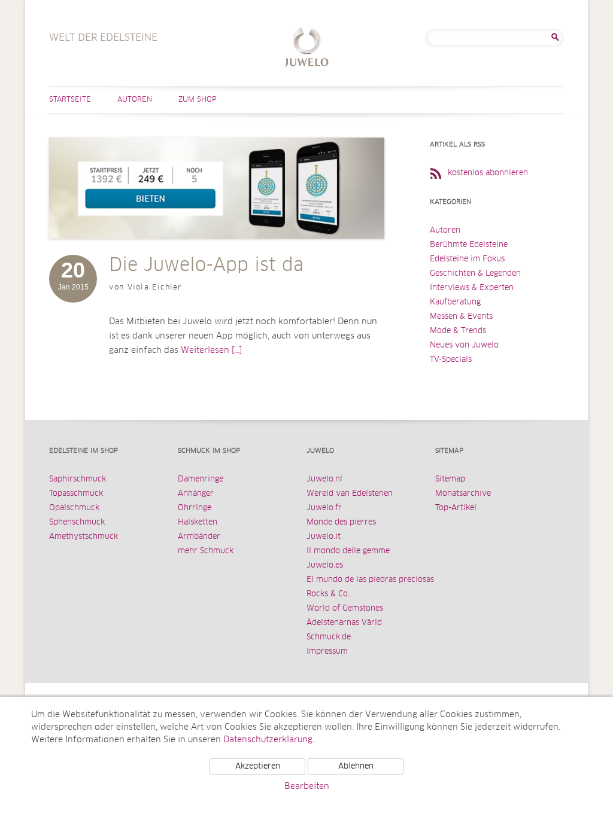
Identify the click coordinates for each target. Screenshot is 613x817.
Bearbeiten (306, 786)
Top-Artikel (456, 508)
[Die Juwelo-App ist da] (216, 250)
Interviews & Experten (472, 288)
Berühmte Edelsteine (469, 245)
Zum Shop (197, 99)
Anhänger (196, 494)
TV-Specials (451, 360)
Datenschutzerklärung (267, 740)
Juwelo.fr (324, 508)
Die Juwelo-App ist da (206, 266)
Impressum (327, 652)
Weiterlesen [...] (211, 350)
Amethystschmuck (83, 537)
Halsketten (197, 522)
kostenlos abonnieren (488, 173)
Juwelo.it (323, 537)
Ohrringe (194, 508)
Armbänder (199, 537)
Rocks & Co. (328, 594)
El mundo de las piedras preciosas (370, 580)
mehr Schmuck (205, 551)
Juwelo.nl (324, 479)
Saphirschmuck (77, 479)
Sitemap (450, 479)
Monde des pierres (341, 522)
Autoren (134, 99)
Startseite (70, 99)
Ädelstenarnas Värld (344, 623)
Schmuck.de (328, 637)
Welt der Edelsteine (307, 49)
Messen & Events (461, 317)
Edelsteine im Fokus (467, 259)
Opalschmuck (74, 508)
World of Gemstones (344, 608)
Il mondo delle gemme (348, 551)
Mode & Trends (458, 331)
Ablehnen (356, 766)
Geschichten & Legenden (475, 274)
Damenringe (200, 479)
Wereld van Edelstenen (349, 494)
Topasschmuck (76, 494)
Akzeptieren (257, 766)
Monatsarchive (463, 494)
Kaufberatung (455, 302)
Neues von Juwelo (464, 345)
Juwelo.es (324, 565)
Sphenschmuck (77, 522)
